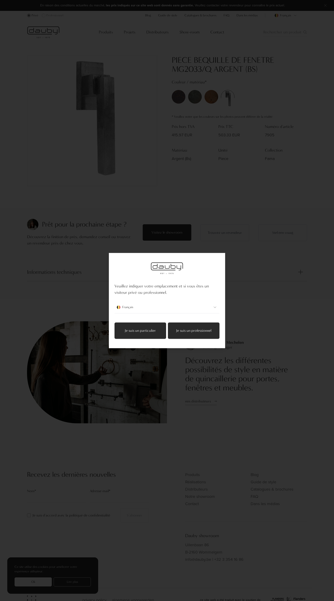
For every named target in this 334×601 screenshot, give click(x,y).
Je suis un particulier (140, 330)
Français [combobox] (127, 307)
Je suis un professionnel (193, 330)
